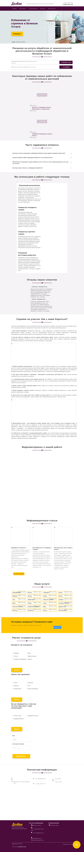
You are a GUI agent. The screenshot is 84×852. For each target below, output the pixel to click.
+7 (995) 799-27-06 (67, 4)
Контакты (42, 8)
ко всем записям (18, 573)
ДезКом (16, 3)
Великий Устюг (59, 780)
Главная (14, 8)
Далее (16, 670)
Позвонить (17, 34)
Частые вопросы (33, 8)
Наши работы (22, 8)
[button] (52, 8)
